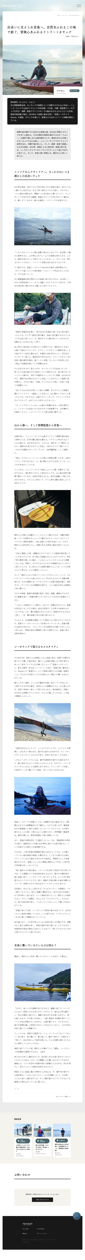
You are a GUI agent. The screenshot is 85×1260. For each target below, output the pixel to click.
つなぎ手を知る (40, 1229)
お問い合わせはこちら (42, 1199)
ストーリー (64, 15)
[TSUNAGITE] (9, 6)
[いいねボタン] (15, 1088)
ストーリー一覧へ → (63, 1096)
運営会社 (25, 1233)
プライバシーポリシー (42, 1233)
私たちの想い (26, 1229)
